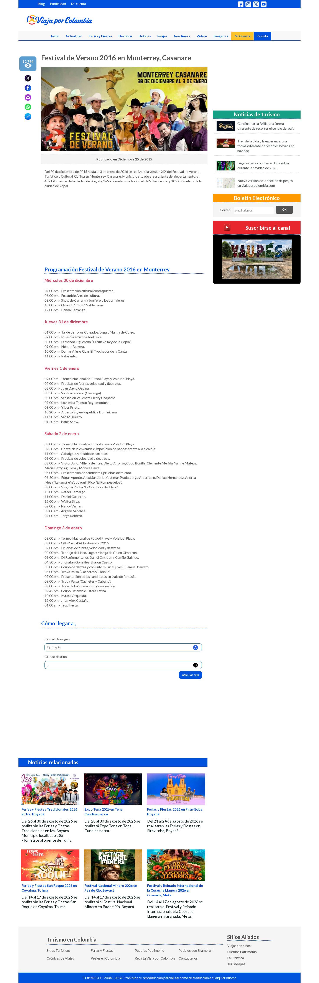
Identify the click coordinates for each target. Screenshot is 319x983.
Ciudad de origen (57, 639)
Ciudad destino (55, 656)
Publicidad (58, 4)
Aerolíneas (182, 36)
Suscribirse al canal (267, 227)
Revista (262, 36)
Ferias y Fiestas (100, 36)
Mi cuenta (78, 4)
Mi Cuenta (242, 36)
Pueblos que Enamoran (195, 950)
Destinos (125, 36)
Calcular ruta (190, 675)
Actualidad (74, 36)
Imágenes (221, 36)
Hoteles (145, 36)
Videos (202, 36)
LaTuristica (235, 958)
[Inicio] (80, 21)
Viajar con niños (239, 945)
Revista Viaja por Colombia (155, 958)
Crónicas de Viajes (60, 958)
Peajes (162, 36)
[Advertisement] (124, 225)
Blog (41, 4)
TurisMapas (236, 964)
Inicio (55, 36)
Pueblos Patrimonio (149, 950)
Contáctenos (188, 958)
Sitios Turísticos (59, 950)
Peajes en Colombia (105, 958)
